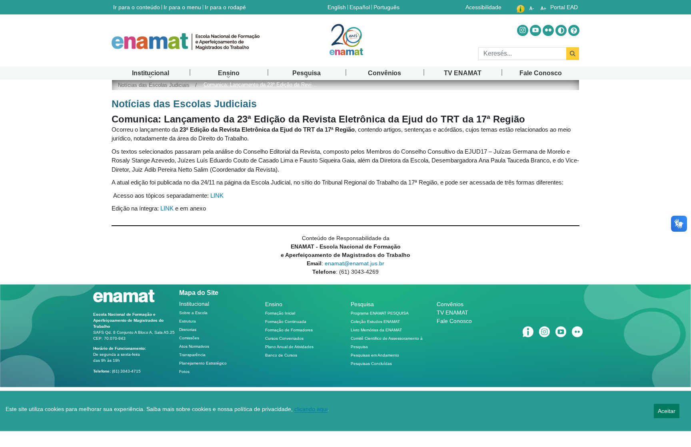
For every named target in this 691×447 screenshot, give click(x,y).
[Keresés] (572, 53)
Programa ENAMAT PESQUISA (380, 313)
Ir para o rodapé (225, 7)
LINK (217, 195)
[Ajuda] (573, 30)
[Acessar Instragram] (522, 30)
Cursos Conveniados (284, 338)
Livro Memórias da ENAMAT (376, 330)
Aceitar (666, 411)
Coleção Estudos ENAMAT (375, 321)
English (337, 7)
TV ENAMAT (452, 312)
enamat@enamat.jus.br (354, 263)
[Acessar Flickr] (548, 30)
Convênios (450, 304)
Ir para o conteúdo (136, 7)
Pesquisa (362, 304)
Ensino (273, 304)
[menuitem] (151, 73)
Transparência (192, 355)
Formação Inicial (280, 313)
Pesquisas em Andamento (375, 355)
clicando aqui (311, 409)
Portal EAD (564, 7)
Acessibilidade (483, 7)
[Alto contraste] (561, 30)
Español (360, 7)
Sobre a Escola (193, 313)
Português (387, 7)
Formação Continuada (285, 321)
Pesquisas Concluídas (371, 363)
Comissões (189, 338)
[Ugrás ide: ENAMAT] (186, 41)
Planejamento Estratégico (203, 363)
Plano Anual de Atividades (289, 347)
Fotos (184, 371)
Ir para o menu (182, 7)
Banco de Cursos (281, 355)
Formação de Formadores (289, 330)
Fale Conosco (454, 321)
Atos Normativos (194, 346)
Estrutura (187, 321)
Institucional (194, 304)
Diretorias (187, 329)
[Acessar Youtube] (535, 30)
